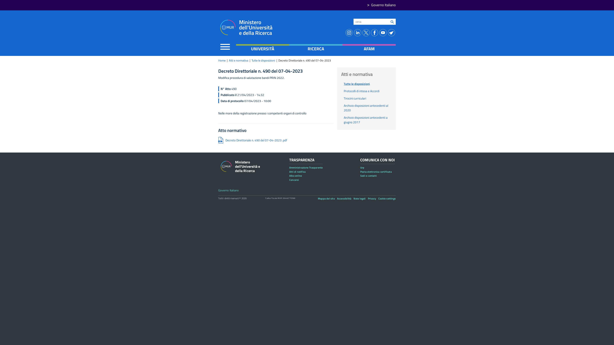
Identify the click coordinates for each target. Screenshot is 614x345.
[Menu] (225, 47)
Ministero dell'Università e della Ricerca (255, 27)
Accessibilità (344, 198)
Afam (369, 48)
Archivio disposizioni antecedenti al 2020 (366, 107)
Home (222, 60)
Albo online (295, 176)
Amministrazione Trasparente (306, 167)
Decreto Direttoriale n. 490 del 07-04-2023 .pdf (256, 140)
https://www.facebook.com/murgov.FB (375, 32)
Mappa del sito (326, 198)
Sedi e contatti (368, 176)
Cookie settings (387, 198)
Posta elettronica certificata (376, 172)
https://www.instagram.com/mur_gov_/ (349, 32)
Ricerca (316, 48)
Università (262, 48)
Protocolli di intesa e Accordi (361, 91)
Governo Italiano (383, 5)
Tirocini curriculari (355, 98)
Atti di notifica (297, 172)
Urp (362, 167)
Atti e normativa (238, 60)
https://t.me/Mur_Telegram (392, 32)
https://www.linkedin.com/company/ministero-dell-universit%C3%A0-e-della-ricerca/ (358, 32)
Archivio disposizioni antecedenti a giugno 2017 (366, 119)
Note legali (360, 198)
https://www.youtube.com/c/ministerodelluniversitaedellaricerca (383, 32)
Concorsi (294, 180)
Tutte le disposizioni (263, 60)
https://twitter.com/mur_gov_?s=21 (366, 32)
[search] (392, 22)
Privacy (372, 198)
